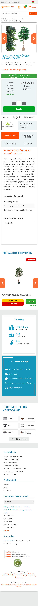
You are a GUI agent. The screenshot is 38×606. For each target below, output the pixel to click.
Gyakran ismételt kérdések (13, 457)
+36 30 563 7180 (9, 541)
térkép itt (6, 530)
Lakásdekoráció (7, 21)
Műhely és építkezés (11, 574)
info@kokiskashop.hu (11, 544)
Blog (5, 487)
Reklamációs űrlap (10, 462)
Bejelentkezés (5, 2)
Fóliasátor (23, 574)
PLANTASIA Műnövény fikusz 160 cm (16, 295)
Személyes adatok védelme (13, 471)
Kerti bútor (21, 576)
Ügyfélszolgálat (29, 117)
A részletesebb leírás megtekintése (14, 70)
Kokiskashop (6, 19)
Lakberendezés (18, 19)
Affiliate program (10, 474)
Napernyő (13, 576)
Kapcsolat (7, 490)
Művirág (18, 21)
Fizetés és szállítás (17, 118)
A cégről (7, 484)
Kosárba (19, 109)
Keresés (33, 13)
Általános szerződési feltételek (15, 468)
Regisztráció (16, 2)
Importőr (6, 117)
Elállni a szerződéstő (11, 459)
